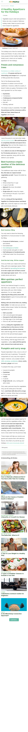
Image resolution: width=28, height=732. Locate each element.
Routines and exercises (7, 515)
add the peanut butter (7, 140)
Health (3, 495)
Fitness (3, 592)
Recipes (12, 5)
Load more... (14, 619)
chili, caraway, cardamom (9, 361)
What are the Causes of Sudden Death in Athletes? (12, 498)
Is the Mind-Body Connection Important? (11, 614)
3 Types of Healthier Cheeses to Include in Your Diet (12, 574)
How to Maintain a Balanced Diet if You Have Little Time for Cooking (13, 478)
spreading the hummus (17, 268)
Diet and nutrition (5, 5)
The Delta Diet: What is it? (10, 535)
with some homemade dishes (15, 443)
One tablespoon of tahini (10, 248)
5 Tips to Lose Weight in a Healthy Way (13, 554)
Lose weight (4, 551)
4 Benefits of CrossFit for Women (13, 517)
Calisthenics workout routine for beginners (12, 594)
